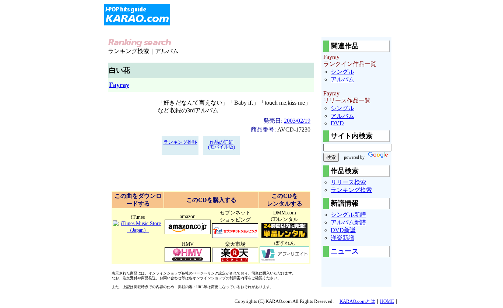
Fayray (119, 84)
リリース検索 (348, 182)
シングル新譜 (348, 214)
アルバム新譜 (348, 222)
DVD (337, 123)
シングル (342, 72)
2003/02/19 (297, 121)
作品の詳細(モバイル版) (221, 145)
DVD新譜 (343, 230)
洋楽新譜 (342, 238)
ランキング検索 (351, 190)
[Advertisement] (302, 15)
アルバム (342, 79)
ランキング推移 (180, 142)
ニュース (345, 251)
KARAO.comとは (357, 301)
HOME (387, 301)
